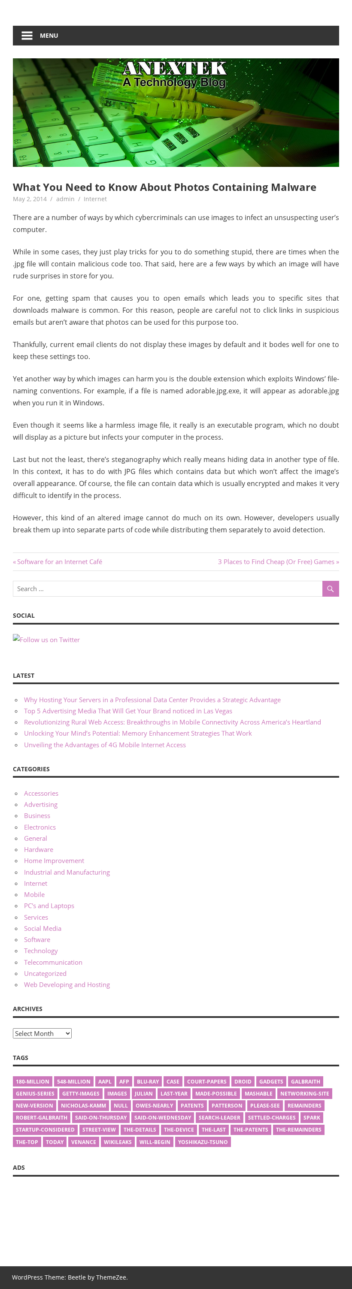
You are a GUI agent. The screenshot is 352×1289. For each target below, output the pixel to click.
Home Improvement (54, 860)
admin (65, 199)
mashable (259, 1093)
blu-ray (148, 1081)
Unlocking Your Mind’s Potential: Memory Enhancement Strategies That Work (138, 733)
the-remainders (299, 1129)
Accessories (41, 793)
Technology (41, 950)
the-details (140, 1129)
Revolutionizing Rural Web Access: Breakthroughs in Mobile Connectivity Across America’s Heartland (172, 722)
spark (311, 1117)
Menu (49, 35)
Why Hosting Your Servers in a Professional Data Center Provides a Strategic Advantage (152, 699)
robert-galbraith (41, 1117)
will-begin (155, 1142)
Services (36, 917)
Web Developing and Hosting (67, 984)
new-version (34, 1105)
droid (243, 1081)
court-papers (207, 1081)
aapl (105, 1081)
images (117, 1093)
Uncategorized (45, 973)
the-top (27, 1142)
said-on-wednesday (162, 1117)
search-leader (219, 1117)
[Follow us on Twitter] (46, 639)
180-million (32, 1081)
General (35, 838)
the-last (214, 1129)
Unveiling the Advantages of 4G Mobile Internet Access (105, 744)
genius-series (35, 1093)
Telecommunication (53, 962)
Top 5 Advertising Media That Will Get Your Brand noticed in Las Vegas (128, 710)
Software (37, 939)
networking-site (304, 1093)
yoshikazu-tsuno (203, 1142)
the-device (179, 1129)
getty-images (81, 1093)
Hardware (38, 849)
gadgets (271, 1081)
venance (83, 1142)
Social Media (42, 928)
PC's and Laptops (49, 905)
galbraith (305, 1081)
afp (124, 1081)
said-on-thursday (101, 1117)
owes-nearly (154, 1105)
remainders (305, 1105)
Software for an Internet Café (59, 561)
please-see (265, 1105)
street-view (99, 1129)
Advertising (41, 804)
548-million (74, 1081)
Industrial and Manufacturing (67, 872)
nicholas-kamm (83, 1105)
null (121, 1105)
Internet (95, 199)
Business (37, 815)
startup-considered (45, 1129)
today (55, 1142)
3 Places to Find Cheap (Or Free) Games (276, 561)
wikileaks (118, 1142)
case (173, 1081)
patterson (227, 1105)
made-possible (216, 1093)
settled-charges (272, 1117)
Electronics (40, 827)
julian (144, 1093)
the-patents (251, 1129)
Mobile (34, 894)
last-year (174, 1093)
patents (192, 1105)
